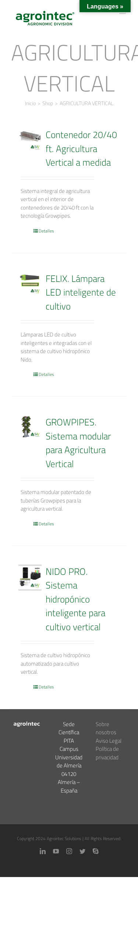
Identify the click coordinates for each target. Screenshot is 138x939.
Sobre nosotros (106, 728)
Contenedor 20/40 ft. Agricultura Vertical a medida (81, 148)
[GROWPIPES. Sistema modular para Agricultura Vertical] (30, 426)
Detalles (46, 231)
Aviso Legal (108, 740)
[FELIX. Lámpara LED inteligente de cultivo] (30, 283)
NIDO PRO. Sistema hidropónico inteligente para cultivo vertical (75, 599)
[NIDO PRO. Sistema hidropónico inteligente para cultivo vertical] (30, 578)
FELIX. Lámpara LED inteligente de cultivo (81, 292)
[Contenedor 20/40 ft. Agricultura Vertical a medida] (30, 139)
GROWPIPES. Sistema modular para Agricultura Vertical (78, 442)
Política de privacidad (107, 753)
